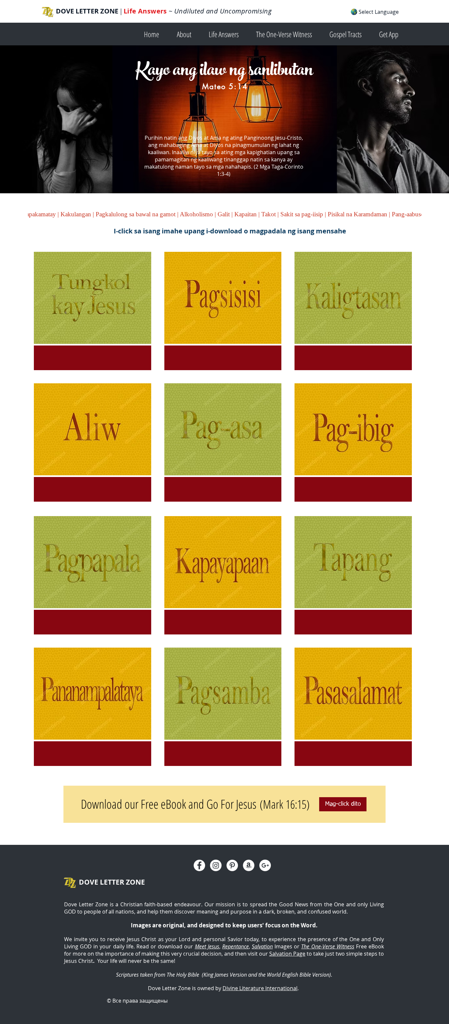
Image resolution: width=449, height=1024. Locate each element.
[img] (92, 311)
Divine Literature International (260, 988)
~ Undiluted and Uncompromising (219, 11)
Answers (152, 11)
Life (131, 11)
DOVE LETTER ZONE (87, 11)
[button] (188, 33)
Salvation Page (287, 953)
